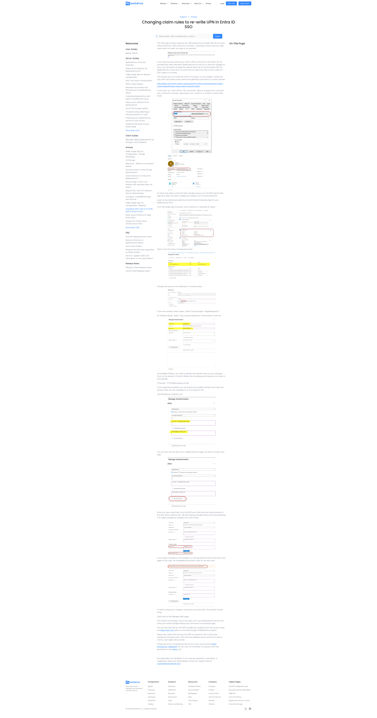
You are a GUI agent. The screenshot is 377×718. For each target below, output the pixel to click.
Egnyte (150, 686)
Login (222, 3)
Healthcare (172, 690)
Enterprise (171, 686)
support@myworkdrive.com (168, 664)
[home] (134, 3)
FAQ (189, 704)
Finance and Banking (175, 704)
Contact (211, 690)
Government (172, 697)
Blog (189, 697)
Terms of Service (215, 697)
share (174, 649)
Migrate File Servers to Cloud (239, 700)
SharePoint (152, 700)
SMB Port (232, 693)
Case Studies (193, 700)
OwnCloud (151, 697)
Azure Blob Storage (235, 704)
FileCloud (151, 690)
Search (217, 36)
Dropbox (151, 704)
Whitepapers (192, 693)
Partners (212, 704)
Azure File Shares (235, 697)
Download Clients (194, 686)
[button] (164, 3)
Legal (170, 700)
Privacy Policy (214, 693)
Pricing (208, 3)
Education (171, 693)
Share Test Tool (167, 630)
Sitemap (211, 700)
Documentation (193, 690)
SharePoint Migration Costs (238, 686)
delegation (172, 647)
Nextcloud (151, 693)
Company (212, 686)
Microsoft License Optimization (240, 690)
